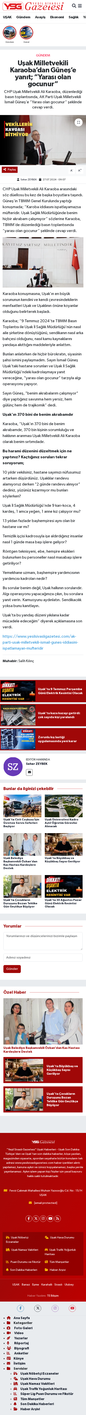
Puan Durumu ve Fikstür (26, 1261)
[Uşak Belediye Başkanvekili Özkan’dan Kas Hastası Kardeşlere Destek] (22, 844)
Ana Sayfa (22, 1318)
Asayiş (40, 17)
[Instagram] (43, 1218)
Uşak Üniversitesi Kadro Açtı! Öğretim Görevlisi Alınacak (61, 823)
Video (19, 1333)
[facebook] (20, 1308)
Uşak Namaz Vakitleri (24, 1249)
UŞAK (7, 17)
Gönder (12, 969)
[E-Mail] (29, 772)
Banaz (26, 1284)
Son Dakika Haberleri (23, 1269)
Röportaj (21, 1343)
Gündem (23, 17)
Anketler (21, 1353)
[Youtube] (50, 1218)
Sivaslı (58, 1284)
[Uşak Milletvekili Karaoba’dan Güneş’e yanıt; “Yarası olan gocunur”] (43, 140)
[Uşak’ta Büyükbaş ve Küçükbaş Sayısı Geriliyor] (64, 844)
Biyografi (21, 1348)
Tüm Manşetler (59, 1261)
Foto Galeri (23, 1328)
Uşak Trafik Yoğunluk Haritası (60, 1252)
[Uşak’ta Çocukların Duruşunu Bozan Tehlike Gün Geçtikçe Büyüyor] (22, 886)
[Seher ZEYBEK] (13, 766)
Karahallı (46, 1284)
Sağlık (73, 17)
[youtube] (72, 1308)
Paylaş (12, 169)
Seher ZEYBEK (29, 179)
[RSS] (57, 1218)
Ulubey (69, 1284)
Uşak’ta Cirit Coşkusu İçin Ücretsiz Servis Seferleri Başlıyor (21, 823)
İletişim (19, 1363)
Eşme (35, 1284)
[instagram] (55, 1308)
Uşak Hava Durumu (62, 1237)
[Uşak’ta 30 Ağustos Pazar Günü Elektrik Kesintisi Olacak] (64, 886)
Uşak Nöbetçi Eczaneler (17, 1239)
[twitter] (37, 1308)
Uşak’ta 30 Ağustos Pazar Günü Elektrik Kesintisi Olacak (63, 903)
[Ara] (74, 6)
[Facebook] (28, 1218)
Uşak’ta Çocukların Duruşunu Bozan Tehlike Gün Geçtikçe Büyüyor (20, 903)
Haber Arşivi (58, 1269)
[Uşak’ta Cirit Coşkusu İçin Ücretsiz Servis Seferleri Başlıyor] (22, 806)
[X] (36, 1218)
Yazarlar (21, 1338)
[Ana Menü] (80, 6)
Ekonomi (57, 17)
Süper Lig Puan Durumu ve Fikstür (46, 1394)
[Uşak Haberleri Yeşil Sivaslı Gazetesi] (33, 6)
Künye (19, 1358)
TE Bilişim (53, 1295)
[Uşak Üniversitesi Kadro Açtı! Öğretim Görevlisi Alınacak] (64, 806)
